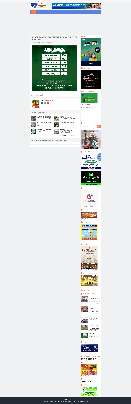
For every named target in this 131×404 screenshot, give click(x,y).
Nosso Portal (79, 1)
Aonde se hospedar (96, 1)
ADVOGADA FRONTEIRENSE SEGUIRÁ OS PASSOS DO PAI (67, 123)
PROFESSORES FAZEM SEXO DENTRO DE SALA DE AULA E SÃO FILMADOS (94, 327)
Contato (54, 12)
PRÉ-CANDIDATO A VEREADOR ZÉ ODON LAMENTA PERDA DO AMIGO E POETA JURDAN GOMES (67, 118)
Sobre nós (39, 12)
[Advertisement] (65, 25)
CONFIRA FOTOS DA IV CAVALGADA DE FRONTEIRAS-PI (93, 320)
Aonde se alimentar (87, 1)
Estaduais (78, 12)
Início (33, 12)
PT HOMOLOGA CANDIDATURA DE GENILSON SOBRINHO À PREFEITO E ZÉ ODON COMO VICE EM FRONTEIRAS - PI (90, 310)
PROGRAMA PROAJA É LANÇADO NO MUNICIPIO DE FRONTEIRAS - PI (94, 299)
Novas (54, 42)
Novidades (68, 1)
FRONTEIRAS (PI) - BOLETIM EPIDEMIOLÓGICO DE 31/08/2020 (44, 130)
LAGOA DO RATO (53, 401)
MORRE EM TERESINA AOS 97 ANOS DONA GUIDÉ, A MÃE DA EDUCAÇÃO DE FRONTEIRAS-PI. (44, 1)
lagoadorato (48, 100)
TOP (66, 399)
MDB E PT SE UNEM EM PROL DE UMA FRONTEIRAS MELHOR (44, 124)
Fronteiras (46, 42)
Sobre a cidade (61, 12)
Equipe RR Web (84, 401)
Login (63, 1)
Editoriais (46, 12)
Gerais (50, 42)
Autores (73, 1)
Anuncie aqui (71, 12)
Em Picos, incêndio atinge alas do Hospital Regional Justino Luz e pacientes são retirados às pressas (44, 118)
